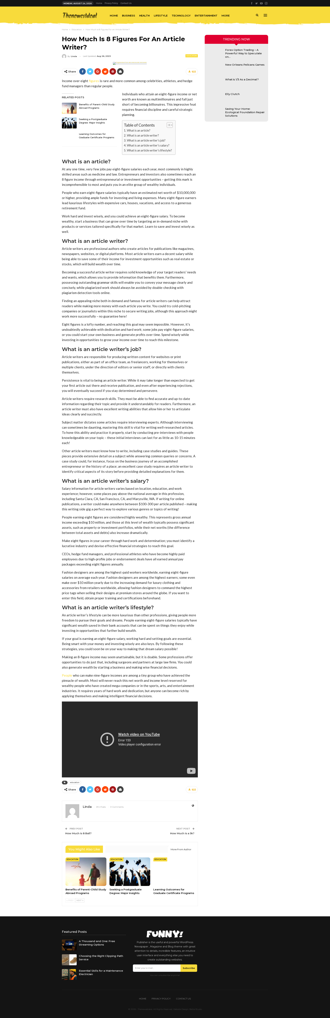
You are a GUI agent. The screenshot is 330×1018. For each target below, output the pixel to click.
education (74, 782)
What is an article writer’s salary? (148, 145)
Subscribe (189, 968)
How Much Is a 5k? (182, 833)
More (226, 15)
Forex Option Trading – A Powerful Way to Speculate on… (243, 53)
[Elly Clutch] (215, 97)
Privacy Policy (111, 3)
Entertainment (206, 15)
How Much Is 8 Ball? (78, 833)
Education (191, 56)
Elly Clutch (232, 94)
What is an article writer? (143, 135)
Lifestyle (161, 15)
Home (99, 3)
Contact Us (125, 3)
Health (144, 15)
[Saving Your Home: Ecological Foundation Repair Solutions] (215, 112)
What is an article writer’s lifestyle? (149, 150)
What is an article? (138, 130)
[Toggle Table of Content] (168, 125)
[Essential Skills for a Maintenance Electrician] (69, 974)
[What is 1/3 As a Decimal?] (215, 83)
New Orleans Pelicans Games (245, 64)
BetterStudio (195, 1009)
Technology (181, 15)
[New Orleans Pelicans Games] (215, 68)
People (67, 675)
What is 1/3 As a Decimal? (242, 79)
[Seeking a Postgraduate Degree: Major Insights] (69, 122)
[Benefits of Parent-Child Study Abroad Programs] (69, 108)
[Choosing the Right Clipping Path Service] (69, 959)
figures (94, 81)
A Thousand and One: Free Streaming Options (97, 943)
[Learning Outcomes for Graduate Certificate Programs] (69, 137)
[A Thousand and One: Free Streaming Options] (69, 945)
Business (128, 15)
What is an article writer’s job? (146, 140)
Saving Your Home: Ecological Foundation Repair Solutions (245, 112)
